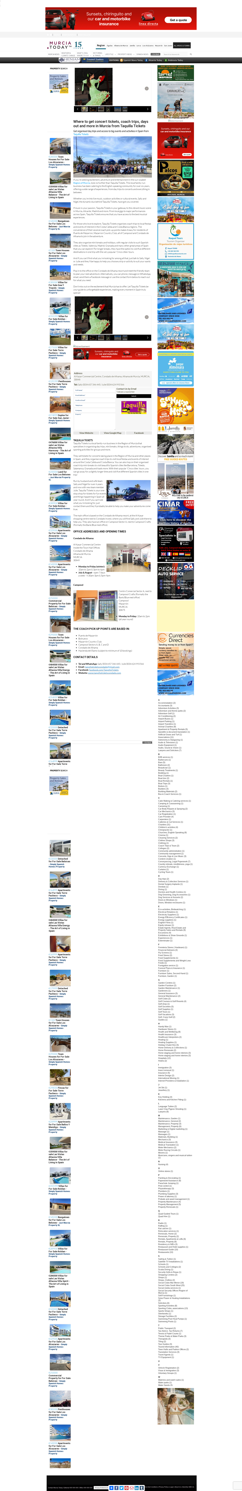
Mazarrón (158, 45)
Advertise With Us (188, 1487)
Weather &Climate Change (68, 54)
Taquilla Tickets (80, 134)
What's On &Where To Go (83, 54)
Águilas (110, 45)
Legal (171, 1487)
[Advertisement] (176, 616)
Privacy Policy (163, 1487)
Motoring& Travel (97, 54)
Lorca (139, 45)
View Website (86, 432)
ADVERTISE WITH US (69, 35)
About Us (178, 1487)
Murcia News (53, 54)
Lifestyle (109, 54)
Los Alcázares (148, 45)
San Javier (168, 45)
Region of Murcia (81, 182)
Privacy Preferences (101, 1488)
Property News (125, 54)
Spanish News (142, 54)
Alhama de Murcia (121, 45)
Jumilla (132, 45)
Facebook (139, 432)
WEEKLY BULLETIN (84, 35)
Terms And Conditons (150, 1487)
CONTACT (56, 35)
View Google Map (112, 432)
